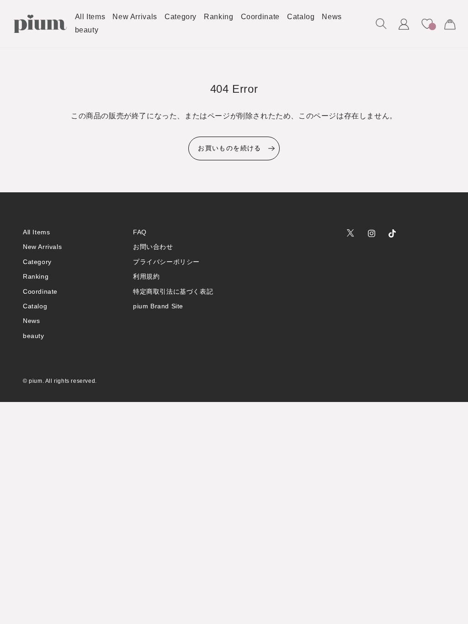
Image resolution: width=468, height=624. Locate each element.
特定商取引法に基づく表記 (173, 291)
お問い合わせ (153, 246)
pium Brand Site (158, 306)
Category (37, 261)
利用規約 (146, 276)
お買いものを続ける (229, 148)
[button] (381, 24)
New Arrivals (42, 246)
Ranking (35, 276)
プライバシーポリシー (166, 261)
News (31, 320)
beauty (33, 335)
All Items (36, 232)
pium (35, 381)
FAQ (140, 232)
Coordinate (40, 291)
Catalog (35, 306)
